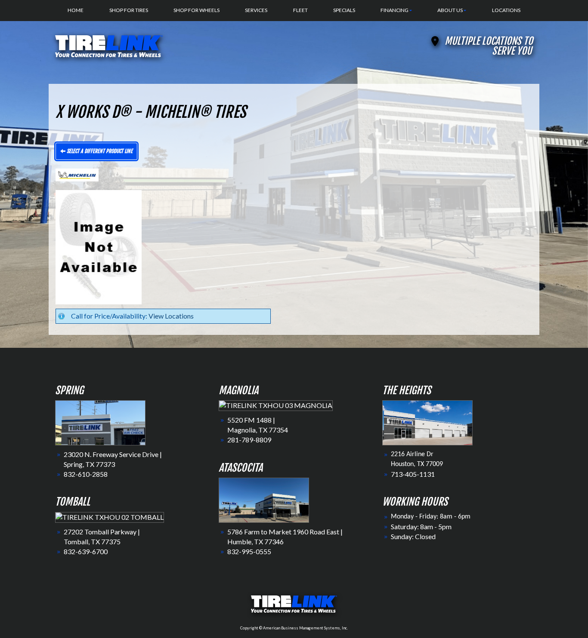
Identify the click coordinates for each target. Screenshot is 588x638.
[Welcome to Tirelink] (109, 45)
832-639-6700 (86, 551)
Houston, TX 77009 (417, 464)
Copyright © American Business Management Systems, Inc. (294, 628)
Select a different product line (99, 151)
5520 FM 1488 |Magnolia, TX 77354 (257, 425)
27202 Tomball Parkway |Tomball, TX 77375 (102, 537)
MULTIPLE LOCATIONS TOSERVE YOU (489, 46)
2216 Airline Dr (412, 454)
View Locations (171, 316)
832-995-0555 (249, 551)
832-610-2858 (86, 474)
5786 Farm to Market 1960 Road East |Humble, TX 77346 (285, 537)
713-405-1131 (413, 474)
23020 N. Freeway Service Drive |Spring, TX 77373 (113, 459)
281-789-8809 (249, 440)
